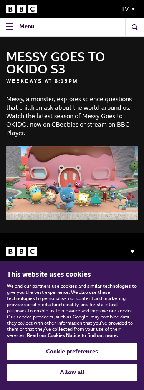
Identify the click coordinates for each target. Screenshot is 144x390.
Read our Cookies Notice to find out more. (72, 335)
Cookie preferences (72, 351)
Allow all (72, 372)
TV (125, 9)
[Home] (21, 9)
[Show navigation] (132, 252)
